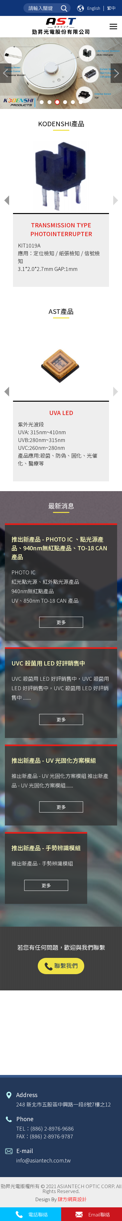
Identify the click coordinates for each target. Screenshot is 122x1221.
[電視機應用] (61, 73)
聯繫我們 (65, 965)
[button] (6, 200)
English (93, 8)
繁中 (111, 8)
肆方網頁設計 (72, 1199)
